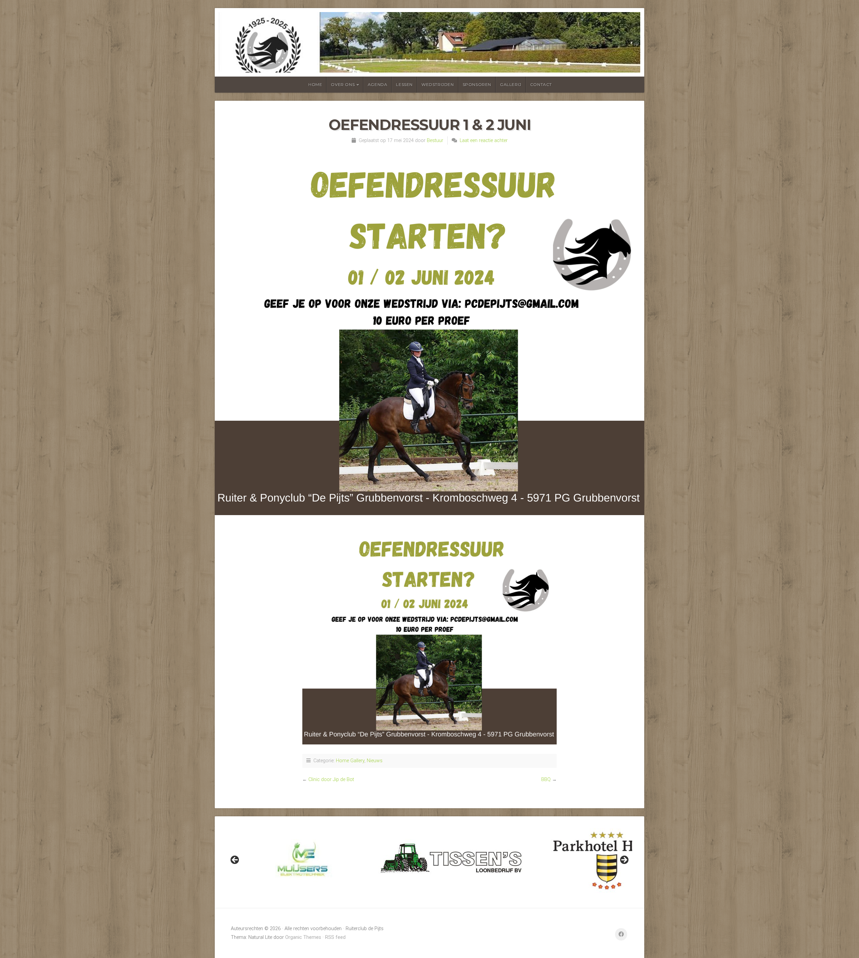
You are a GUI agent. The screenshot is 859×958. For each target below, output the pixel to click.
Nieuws (375, 761)
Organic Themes (303, 937)
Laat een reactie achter (484, 140)
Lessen (404, 84)
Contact (541, 84)
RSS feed (335, 937)
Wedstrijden (437, 84)
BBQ (546, 779)
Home (315, 84)
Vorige (235, 860)
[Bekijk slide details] (302, 862)
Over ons (343, 84)
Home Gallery (350, 761)
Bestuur (435, 140)
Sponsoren (477, 84)
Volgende (624, 860)
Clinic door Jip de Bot (331, 779)
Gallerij (510, 84)
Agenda (378, 84)
